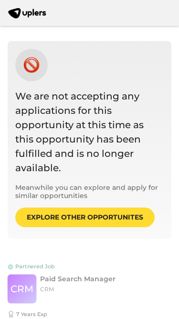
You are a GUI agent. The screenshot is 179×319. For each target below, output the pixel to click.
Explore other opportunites (85, 217)
